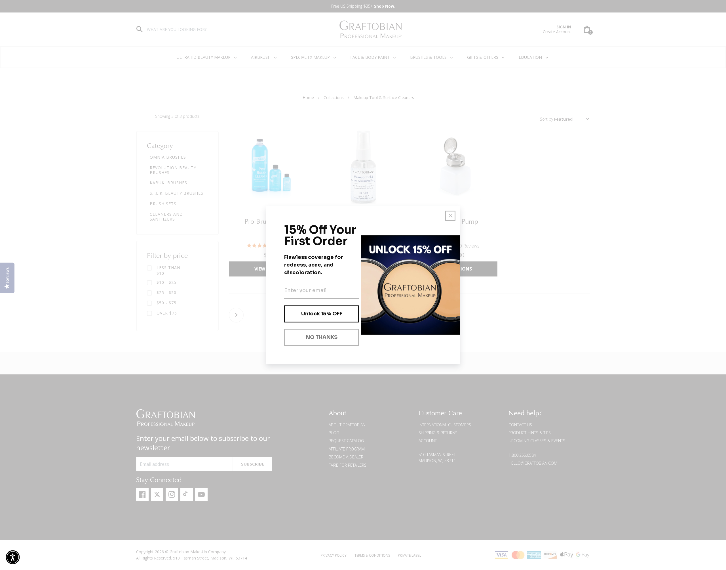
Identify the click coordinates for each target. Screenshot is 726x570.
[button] (13, 557)
